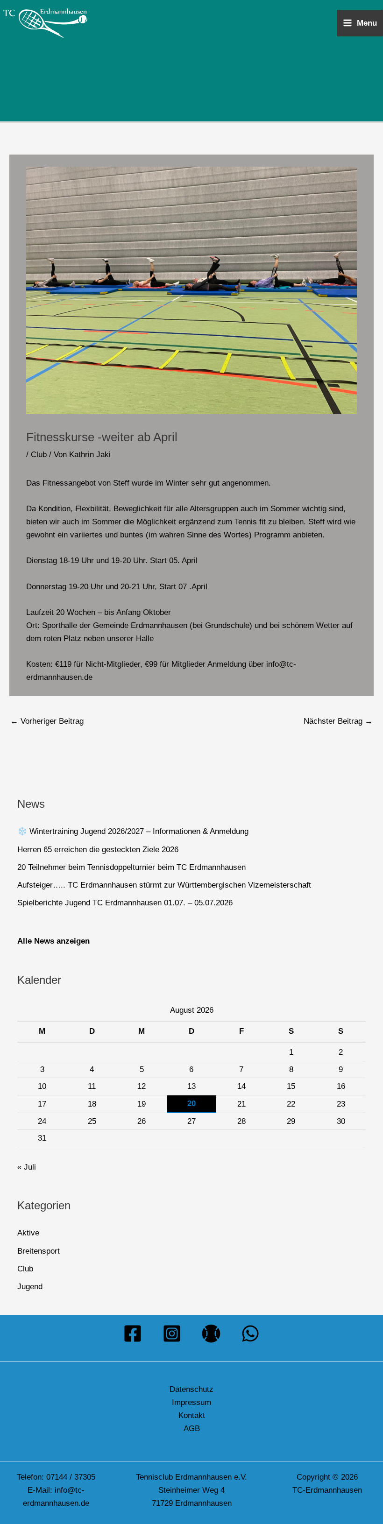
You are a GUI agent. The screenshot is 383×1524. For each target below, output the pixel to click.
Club (39, 454)
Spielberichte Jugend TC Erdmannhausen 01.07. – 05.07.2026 (125, 902)
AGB (192, 1428)
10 (42, 1086)
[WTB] (211, 1333)
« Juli (26, 1167)
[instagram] (172, 1333)
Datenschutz (191, 1389)
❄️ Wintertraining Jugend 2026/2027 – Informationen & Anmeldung (132, 831)
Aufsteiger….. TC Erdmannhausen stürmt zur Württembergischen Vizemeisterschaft (164, 885)
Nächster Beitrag (338, 721)
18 (92, 1104)
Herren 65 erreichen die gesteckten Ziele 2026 (97, 849)
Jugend (30, 1286)
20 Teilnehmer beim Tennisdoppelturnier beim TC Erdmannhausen (131, 867)
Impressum (191, 1402)
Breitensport (38, 1251)
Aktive (28, 1232)
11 (92, 1086)
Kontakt (191, 1415)
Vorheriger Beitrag (47, 721)
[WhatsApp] (250, 1333)
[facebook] (132, 1333)
